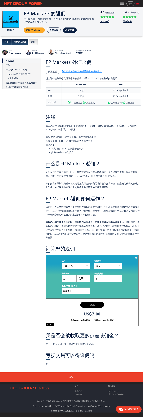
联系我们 (78, 391)
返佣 (33, 42)
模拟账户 (10, 30)
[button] (137, 3)
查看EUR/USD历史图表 (104, 320)
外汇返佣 (10, 60)
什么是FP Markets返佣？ (17, 69)
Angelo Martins (15, 53)
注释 (8, 65)
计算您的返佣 (12, 78)
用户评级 (127, 21)
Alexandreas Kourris (63, 53)
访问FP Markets (34, 30)
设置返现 (53, 30)
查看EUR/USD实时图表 (80, 320)
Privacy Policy (81, 406)
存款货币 (98, 261)
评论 (7, 42)
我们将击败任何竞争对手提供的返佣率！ (82, 71)
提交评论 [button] (69, 30)
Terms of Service (98, 406)
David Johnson (38, 53)
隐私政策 (88, 411)
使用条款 (79, 411)
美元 (98, 266)
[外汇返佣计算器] (136, 257)
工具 (63, 261)
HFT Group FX (114, 391)
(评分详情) (109, 12)
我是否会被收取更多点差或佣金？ (21, 82)
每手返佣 (65, 273)
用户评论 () (20, 42)
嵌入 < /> (50, 324)
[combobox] (83, 278)
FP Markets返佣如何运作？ (18, 74)
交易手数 (99, 273)
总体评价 (104, 21)
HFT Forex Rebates (116, 394)
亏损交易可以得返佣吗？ (17, 87)
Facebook (79, 394)
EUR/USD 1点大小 (69, 286)
